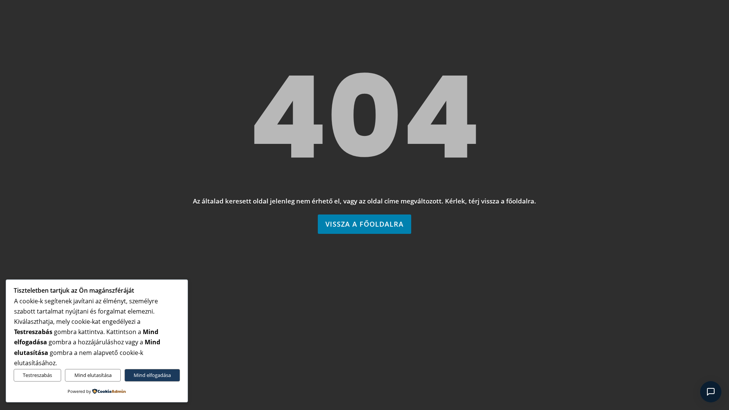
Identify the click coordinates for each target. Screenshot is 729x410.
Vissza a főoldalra (364, 224)
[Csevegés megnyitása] (710, 391)
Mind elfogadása (152, 375)
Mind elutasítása (93, 375)
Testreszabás (37, 375)
